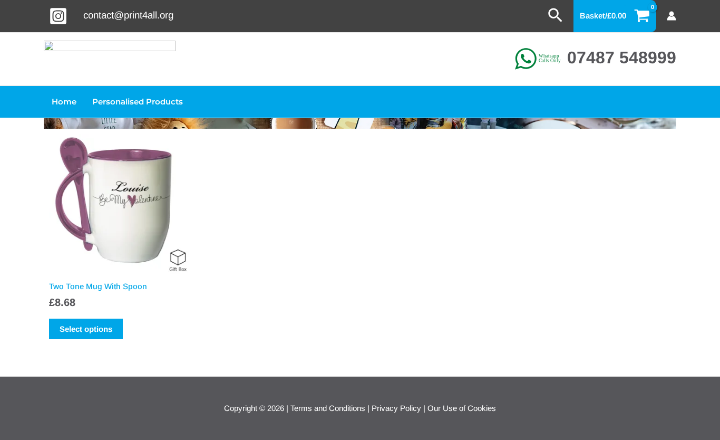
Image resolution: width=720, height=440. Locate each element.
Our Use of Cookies (461, 408)
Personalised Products (137, 102)
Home (64, 102)
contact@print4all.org (128, 15)
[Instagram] (58, 16)
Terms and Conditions (327, 408)
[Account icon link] (671, 16)
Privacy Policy (396, 408)
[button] (555, 15)
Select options (86, 328)
